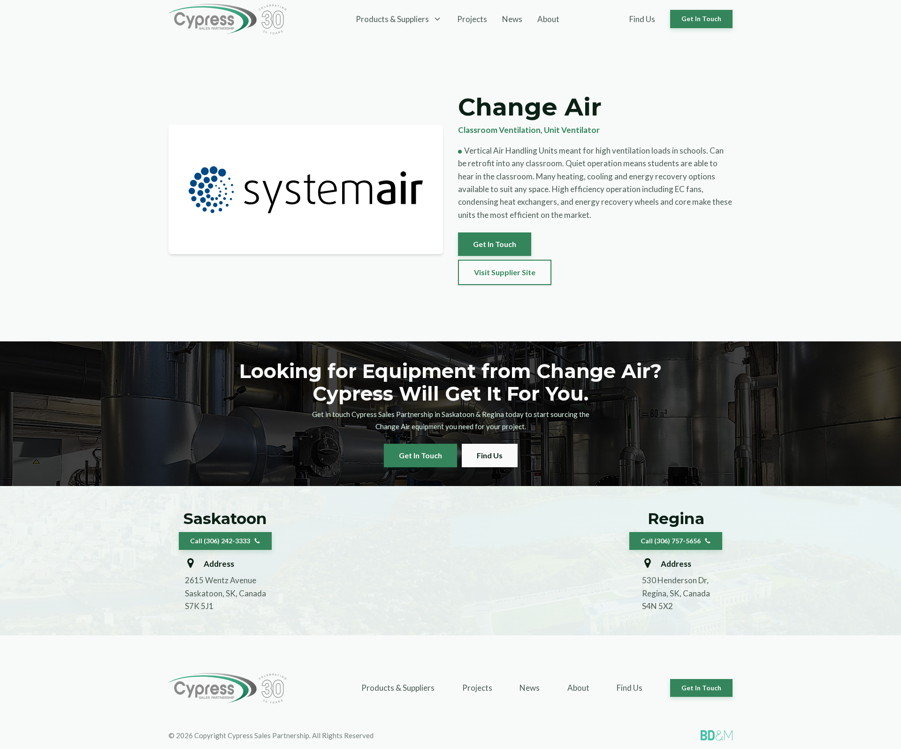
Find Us (642, 19)
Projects (472, 19)
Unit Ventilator (572, 130)
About (548, 19)
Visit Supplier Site (504, 272)
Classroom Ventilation (499, 130)
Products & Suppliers (398, 688)
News (512, 19)
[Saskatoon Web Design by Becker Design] (717, 735)
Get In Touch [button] (701, 19)
